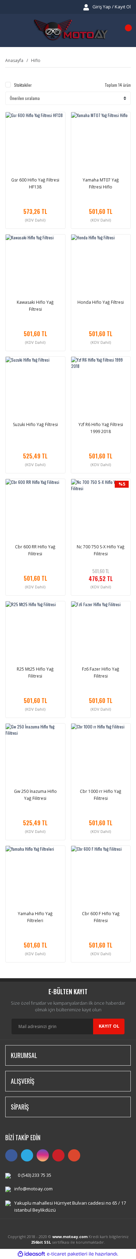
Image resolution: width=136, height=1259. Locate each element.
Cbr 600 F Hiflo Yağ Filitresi (101, 917)
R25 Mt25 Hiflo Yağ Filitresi (35, 672)
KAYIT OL (109, 1026)
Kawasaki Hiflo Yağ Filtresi (35, 305)
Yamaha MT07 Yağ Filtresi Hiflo (101, 183)
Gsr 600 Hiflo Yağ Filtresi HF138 (35, 183)
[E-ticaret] (67, 1254)
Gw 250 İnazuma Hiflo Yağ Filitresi (35, 794)
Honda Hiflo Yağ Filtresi (100, 302)
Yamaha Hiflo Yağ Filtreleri (35, 917)
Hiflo (35, 60)
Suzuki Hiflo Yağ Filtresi (35, 424)
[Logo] (71, 30)
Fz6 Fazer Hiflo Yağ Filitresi (100, 672)
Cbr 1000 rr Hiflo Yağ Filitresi (100, 794)
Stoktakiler (23, 85)
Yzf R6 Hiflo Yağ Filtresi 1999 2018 (100, 428)
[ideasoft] (31, 1254)
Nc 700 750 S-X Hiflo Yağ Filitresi (100, 550)
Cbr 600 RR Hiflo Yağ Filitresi (35, 550)
